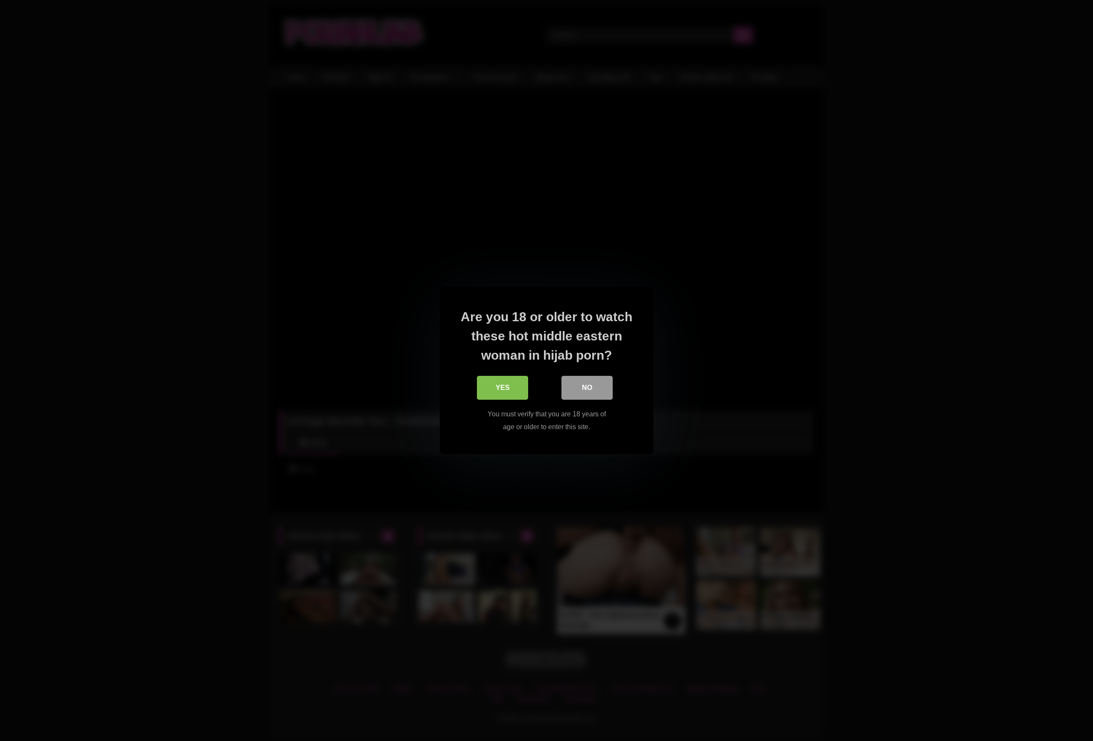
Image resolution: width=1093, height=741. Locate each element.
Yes (503, 387)
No (587, 387)
